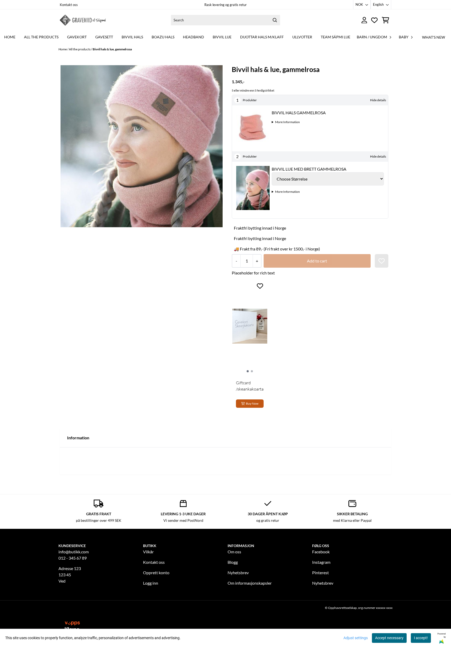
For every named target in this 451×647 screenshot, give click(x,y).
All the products (41, 37)
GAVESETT (104, 37)
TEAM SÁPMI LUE (335, 37)
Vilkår (148, 551)
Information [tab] (78, 437)
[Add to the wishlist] (260, 286)
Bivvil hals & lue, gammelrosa (112, 49)
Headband (193, 37)
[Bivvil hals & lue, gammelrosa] (142, 146)
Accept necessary (389, 638)
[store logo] (83, 20)
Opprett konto (156, 572)
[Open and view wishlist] (374, 20)
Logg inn (150, 582)
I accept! (421, 638)
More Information (287, 122)
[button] (381, 261)
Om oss (234, 551)
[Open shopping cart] (385, 20)
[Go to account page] (364, 20)
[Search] (275, 20)
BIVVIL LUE (222, 37)
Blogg (233, 562)
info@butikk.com (73, 551)
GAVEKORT (77, 37)
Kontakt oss (69, 5)
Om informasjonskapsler (250, 582)
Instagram (321, 562)
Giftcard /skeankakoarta (250, 386)
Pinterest (320, 572)
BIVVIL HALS (132, 37)
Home (62, 49)
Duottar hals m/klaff (262, 37)
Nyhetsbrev (238, 572)
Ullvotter (302, 37)
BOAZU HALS (163, 37)
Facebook (321, 551)
